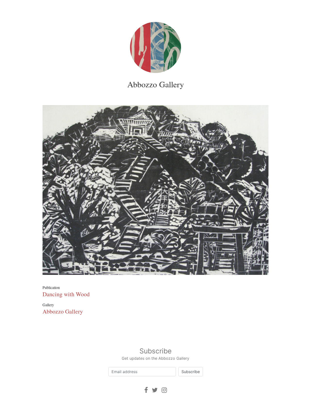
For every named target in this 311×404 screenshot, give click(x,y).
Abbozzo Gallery (155, 84)
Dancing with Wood (66, 294)
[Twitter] (155, 390)
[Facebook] (146, 390)
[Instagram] (164, 390)
